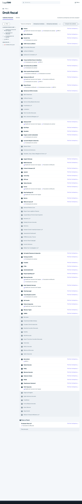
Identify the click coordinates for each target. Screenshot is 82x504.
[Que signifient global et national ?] (60, 24)
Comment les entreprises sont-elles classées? (68, 17)
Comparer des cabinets (70, 23)
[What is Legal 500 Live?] (9, 42)
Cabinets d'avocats (8, 17)
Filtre (7, 23)
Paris (6, 8)
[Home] (11, 2)
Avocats (18, 17)
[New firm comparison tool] (78, 24)
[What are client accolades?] (15, 27)
